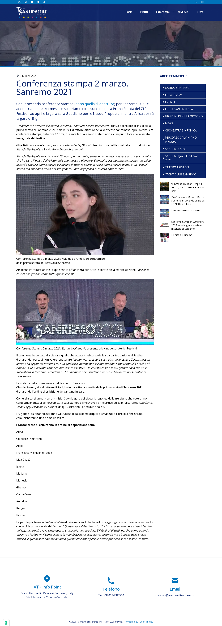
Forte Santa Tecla (179, 109)
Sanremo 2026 (175, 149)
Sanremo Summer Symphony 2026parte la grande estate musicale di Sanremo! (187, 225)
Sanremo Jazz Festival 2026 (181, 158)
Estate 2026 (162, 12)
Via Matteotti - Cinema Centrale (47, 597)
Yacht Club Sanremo (180, 174)
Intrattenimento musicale (185, 210)
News (200, 12)
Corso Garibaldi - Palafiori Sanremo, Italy (47, 593)
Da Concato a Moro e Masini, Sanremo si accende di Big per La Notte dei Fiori (188, 200)
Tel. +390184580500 (111, 595)
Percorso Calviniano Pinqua (181, 140)
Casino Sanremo (177, 88)
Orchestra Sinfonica (181, 130)
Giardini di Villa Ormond (184, 116)
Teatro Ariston (177, 167)
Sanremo (183, 12)
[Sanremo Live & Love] (31, 12)
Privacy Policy (131, 621)
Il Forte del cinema (181, 235)
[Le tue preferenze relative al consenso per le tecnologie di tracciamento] (6, 622)
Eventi (144, 12)
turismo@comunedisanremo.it (175, 595)
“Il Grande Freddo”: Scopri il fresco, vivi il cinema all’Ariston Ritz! (188, 187)
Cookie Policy (146, 621)
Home (129, 12)
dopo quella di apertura (94, 103)
